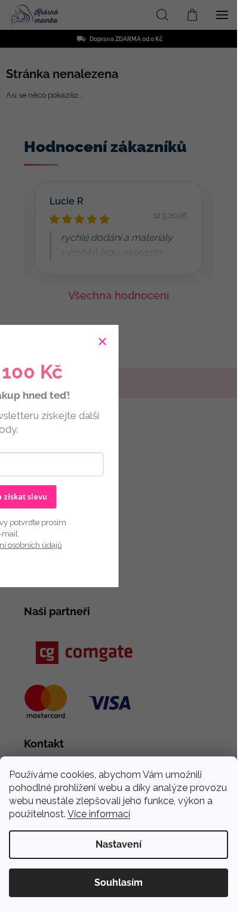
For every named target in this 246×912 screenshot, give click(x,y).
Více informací (98, 814)
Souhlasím (118, 882)
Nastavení (119, 844)
